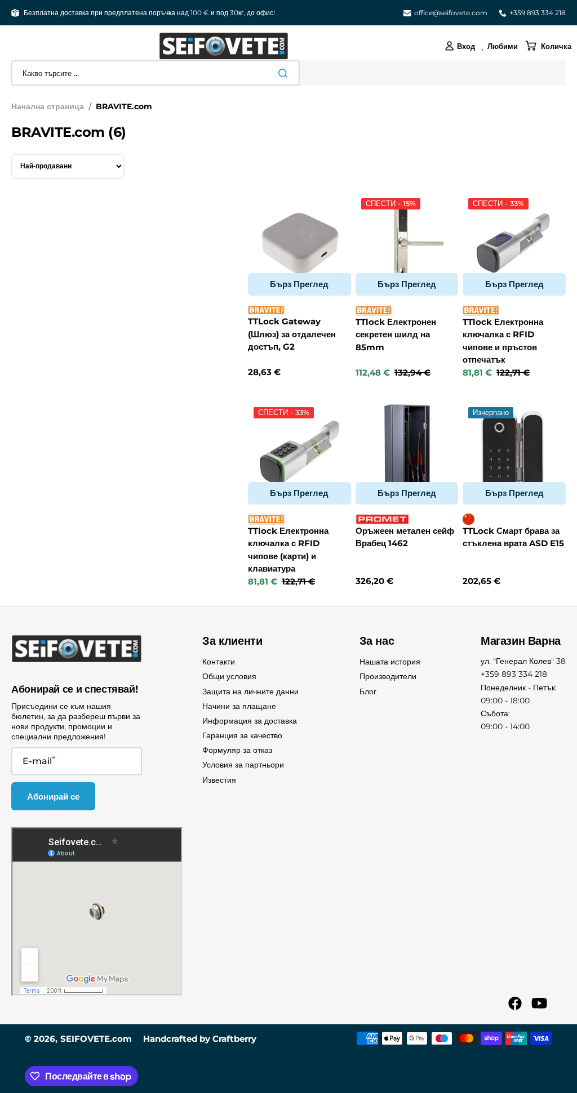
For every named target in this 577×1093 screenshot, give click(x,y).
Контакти (218, 662)
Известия (219, 780)
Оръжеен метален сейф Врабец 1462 (405, 537)
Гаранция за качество (242, 735)
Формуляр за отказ (237, 750)
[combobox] (155, 73)
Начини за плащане (239, 706)
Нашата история (389, 662)
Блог (367, 691)
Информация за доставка (249, 721)
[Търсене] (285, 73)
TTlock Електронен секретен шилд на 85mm (396, 334)
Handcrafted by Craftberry (199, 1038)
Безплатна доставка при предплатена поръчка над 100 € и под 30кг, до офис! (149, 12)
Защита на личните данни (250, 691)
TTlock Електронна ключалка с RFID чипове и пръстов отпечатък (503, 340)
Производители (387, 676)
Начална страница (47, 106)
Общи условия (229, 676)
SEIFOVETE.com (96, 1038)
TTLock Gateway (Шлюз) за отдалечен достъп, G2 (292, 334)
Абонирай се (53, 796)
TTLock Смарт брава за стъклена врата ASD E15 (513, 537)
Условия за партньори (243, 765)
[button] (460, 46)
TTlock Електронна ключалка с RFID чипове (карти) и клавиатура (288, 549)
